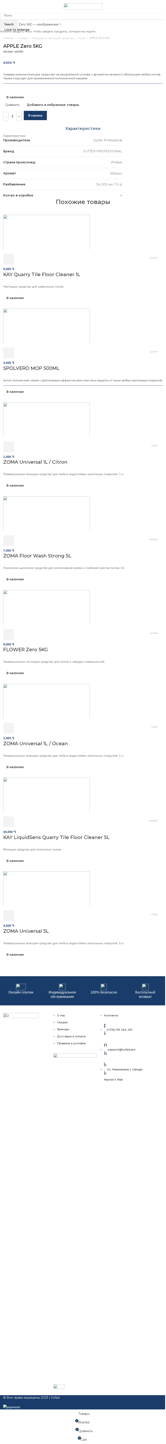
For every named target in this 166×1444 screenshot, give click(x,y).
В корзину (35, 115)
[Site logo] (83, 6)
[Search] (163, 6)
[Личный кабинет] (157, 6)
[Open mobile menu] (5, 6)
